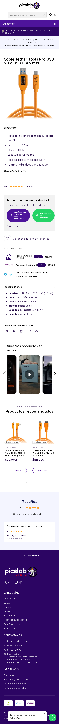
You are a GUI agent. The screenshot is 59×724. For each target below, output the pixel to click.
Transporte (9, 628)
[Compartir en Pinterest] (29, 331)
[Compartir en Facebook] (6, 331)
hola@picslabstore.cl (18, 641)
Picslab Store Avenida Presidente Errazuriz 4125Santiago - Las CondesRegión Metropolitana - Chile (24, 658)
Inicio (7, 39)
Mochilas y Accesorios (15, 619)
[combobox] (27, 15)
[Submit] (44, 15)
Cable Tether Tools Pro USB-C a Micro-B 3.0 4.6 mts (43, 453)
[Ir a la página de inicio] (29, 5)
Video (7, 602)
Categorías (9, 23)
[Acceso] (50, 14)
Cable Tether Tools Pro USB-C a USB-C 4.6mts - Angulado (15, 453)
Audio (7, 611)
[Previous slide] (6, 482)
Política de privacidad (15, 687)
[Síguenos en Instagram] (16, 582)
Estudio (7, 607)
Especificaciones (13, 287)
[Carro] (55, 14)
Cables (29, 42)
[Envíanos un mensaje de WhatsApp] (52, 717)
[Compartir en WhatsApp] (21, 331)
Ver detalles (16, 470)
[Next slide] (53, 482)
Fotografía (33, 39)
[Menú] (4, 14)
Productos (19, 39)
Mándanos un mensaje (45, 215)
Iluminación (10, 615)
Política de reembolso (15, 683)
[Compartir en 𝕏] (14, 331)
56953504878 (14, 649)
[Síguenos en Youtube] (20, 582)
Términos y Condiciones (16, 679)
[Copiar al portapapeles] (36, 331)
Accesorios (49, 39)
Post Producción (12, 624)
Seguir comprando (16, 226)
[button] (29, 555)
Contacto (9, 675)
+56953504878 (14, 645)
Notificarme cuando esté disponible (20, 215)
